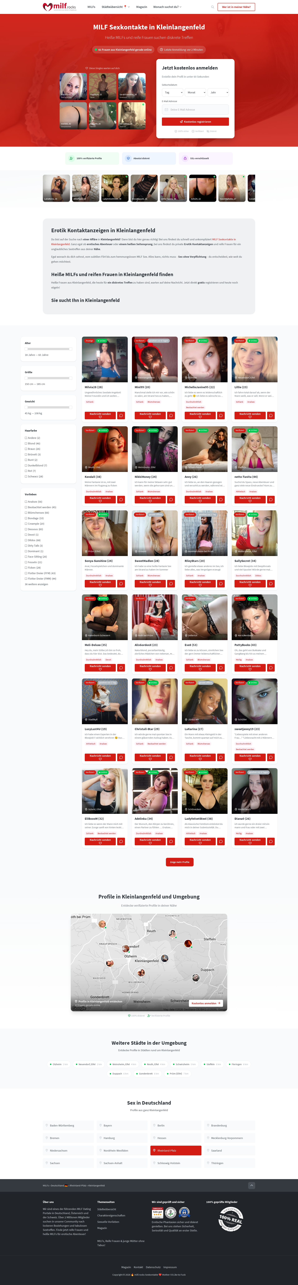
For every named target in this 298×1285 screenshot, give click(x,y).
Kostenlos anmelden (204, 1003)
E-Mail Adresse (169, 101)
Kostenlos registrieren (197, 121)
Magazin (141, 7)
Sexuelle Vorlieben (108, 1222)
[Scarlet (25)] (188, 943)
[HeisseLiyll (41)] (141, 973)
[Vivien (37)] (125, 948)
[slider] (26, 349)
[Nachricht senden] (121, 415)
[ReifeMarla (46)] (172, 934)
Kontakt (138, 1267)
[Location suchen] (212, 7)
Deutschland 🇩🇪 (59, 1185)
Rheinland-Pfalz (78, 1185)
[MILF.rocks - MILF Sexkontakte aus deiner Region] (59, 7)
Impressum (170, 1267)
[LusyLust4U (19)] (164, 958)
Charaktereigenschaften (111, 1215)
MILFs (91, 7)
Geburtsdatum (169, 84)
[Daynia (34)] (110, 963)
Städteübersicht (106, 1209)
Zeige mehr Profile (179, 862)
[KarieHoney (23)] (196, 978)
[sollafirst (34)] (102, 924)
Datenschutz (153, 1267)
